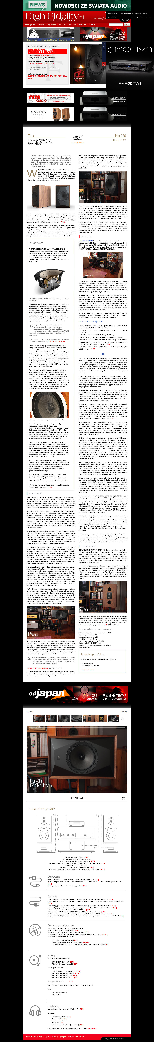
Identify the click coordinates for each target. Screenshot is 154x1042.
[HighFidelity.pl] (78, 142)
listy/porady (52, 25)
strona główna (30, 25)
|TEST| (87, 857)
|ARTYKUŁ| (83, 886)
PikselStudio (108, 1039)
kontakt (92, 25)
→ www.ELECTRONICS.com (41, 64)
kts (83, 1037)
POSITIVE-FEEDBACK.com (56, 342)
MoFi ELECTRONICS (44, 56)
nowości (62, 25)
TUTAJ (63, 222)
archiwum (82, 25)
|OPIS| (92, 867)
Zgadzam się (112, 17)
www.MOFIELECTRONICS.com (38, 668)
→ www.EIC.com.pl (87, 670)
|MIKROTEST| (92, 1029)
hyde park (72, 25)
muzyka (41, 25)
